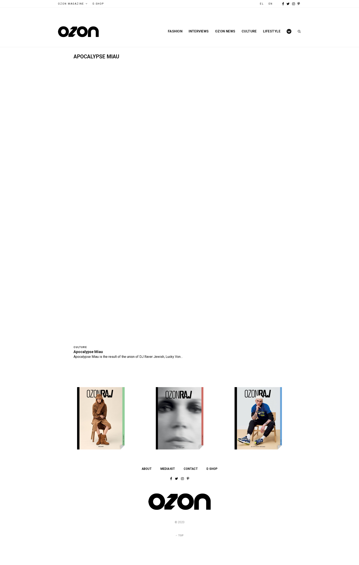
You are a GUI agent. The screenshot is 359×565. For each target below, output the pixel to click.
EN (271, 3)
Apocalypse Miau (88, 352)
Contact (191, 468)
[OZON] (179, 509)
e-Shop (98, 3)
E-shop (212, 468)
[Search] (298, 31)
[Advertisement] (179, 91)
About (147, 468)
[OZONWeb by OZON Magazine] (78, 31)
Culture (249, 31)
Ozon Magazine (71, 3)
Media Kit (167, 468)
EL (261, 3)
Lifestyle (271, 31)
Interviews (199, 31)
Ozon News (225, 31)
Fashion (175, 31)
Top (180, 535)
